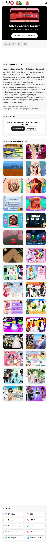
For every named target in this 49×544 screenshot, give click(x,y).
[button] (12, 102)
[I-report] (19, 44)
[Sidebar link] (3, 3)
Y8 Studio (15, 109)
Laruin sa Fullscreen (24, 35)
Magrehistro (18, 129)
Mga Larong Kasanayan (20, 106)
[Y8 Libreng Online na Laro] (10, 3)
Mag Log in (31, 129)
